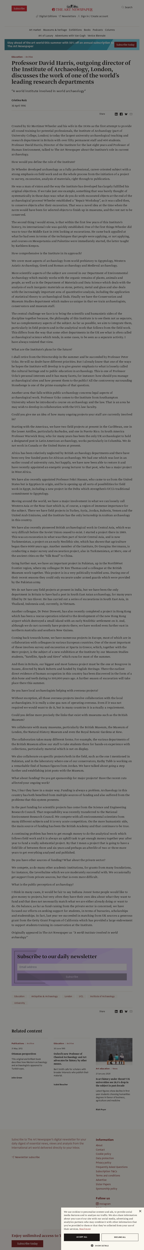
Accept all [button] (81, 1237)
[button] (101, 1245)
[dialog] (102, 1229)
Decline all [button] (120, 1237)
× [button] (140, 1211)
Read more (85, 1229)
